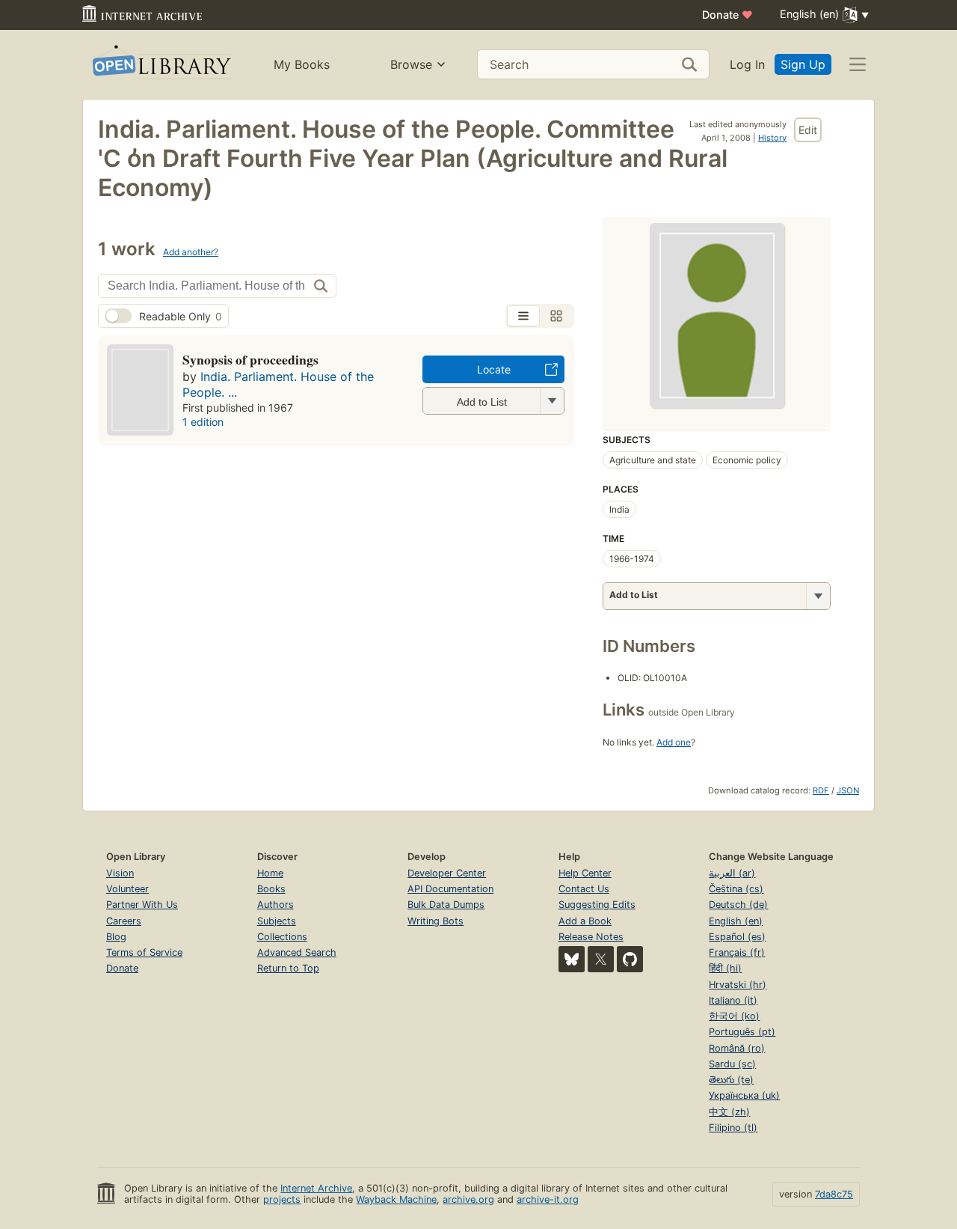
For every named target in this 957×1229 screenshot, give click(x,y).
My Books (302, 64)
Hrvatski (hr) (737, 984)
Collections (282, 936)
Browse (411, 64)
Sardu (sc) (732, 1064)
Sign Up (803, 64)
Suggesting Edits (597, 904)
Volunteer (127, 888)
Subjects (276, 921)
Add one (673, 742)
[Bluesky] (571, 959)
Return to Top (288, 968)
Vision (120, 873)
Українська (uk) (744, 1095)
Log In (747, 64)
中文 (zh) (729, 1111)
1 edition (203, 421)
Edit (807, 129)
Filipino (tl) (733, 1127)
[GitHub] (630, 959)
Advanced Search (296, 952)
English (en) (736, 921)
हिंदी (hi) (725, 968)
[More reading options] (818, 596)
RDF (821, 790)
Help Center (585, 873)
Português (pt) (742, 1031)
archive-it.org (548, 1199)
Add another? (190, 251)
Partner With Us (142, 904)
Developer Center (446, 873)
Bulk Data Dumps (445, 904)
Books (271, 888)
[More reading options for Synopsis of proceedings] (552, 401)
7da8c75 (834, 1194)
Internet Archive (316, 1188)
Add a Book (585, 921)
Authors (275, 904)
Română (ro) (737, 1048)
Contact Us (583, 888)
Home (270, 873)
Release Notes (591, 936)
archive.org (468, 1199)
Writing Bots (435, 921)
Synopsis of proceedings (250, 359)
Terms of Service (144, 952)
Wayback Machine (396, 1199)
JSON (848, 790)
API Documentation (450, 888)
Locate (494, 369)
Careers (123, 921)
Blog (116, 936)
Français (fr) (737, 952)
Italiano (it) (733, 1000)
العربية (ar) (732, 873)
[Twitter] (601, 959)
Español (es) (737, 936)
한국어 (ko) (734, 1016)
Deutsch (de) (738, 904)
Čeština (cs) (736, 888)
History (772, 137)
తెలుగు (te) (731, 1079)
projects (282, 1199)
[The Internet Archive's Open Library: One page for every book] (160, 65)
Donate (727, 14)
